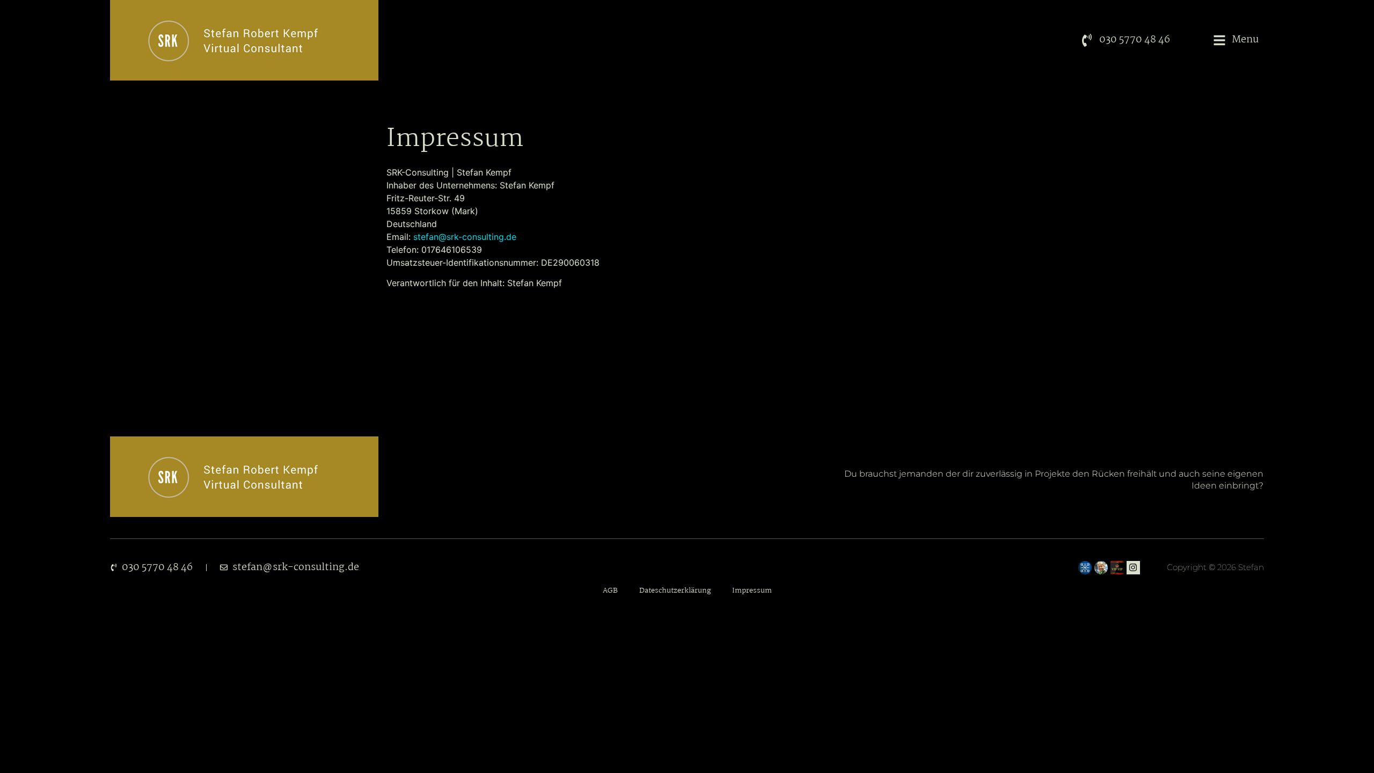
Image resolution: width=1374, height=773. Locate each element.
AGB (610, 590)
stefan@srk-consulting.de (464, 236)
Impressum (752, 590)
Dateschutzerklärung (675, 590)
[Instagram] (1134, 568)
